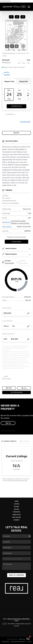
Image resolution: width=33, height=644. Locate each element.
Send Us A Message (16, 575)
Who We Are (16, 517)
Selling (16, 509)
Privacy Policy (5, 641)
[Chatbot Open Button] (28, 639)
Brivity (15, 639)
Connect (16, 520)
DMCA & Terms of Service (17, 641)
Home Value (16, 514)
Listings (16, 504)
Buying (16, 506)
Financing (16, 512)
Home (16, 501)
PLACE (16, 621)
